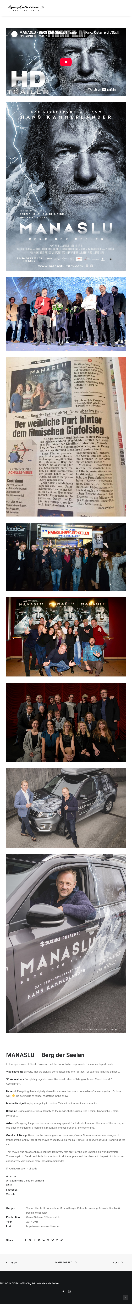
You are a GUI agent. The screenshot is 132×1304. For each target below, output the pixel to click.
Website (10, 1194)
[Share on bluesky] (52, 1240)
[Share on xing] (57, 1240)
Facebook (11, 1189)
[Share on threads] (34, 1240)
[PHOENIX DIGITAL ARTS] (25, 8)
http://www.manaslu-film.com (42, 1226)
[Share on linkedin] (43, 1240)
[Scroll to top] (125, 1297)
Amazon (11, 1176)
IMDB (9, 1185)
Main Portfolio (66, 1262)
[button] (124, 8)
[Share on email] (61, 1240)
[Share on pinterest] (39, 1240)
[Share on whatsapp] (48, 1240)
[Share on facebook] (26, 1240)
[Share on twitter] (30, 1240)
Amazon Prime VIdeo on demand (25, 1180)
